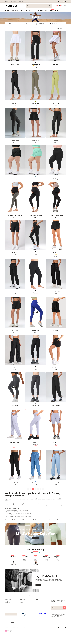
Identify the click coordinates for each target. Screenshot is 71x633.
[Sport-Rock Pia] (56, 59)
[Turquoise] (35, 176)
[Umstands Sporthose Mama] (56, 210)
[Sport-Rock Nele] (15, 59)
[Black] (35, 62)
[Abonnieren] (64, 607)
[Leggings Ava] (35, 326)
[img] (35, 551)
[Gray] (35, 403)
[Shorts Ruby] (56, 438)
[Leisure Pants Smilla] (15, 438)
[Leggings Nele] (15, 98)
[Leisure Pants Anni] (15, 363)
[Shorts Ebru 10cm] (56, 363)
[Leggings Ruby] (35, 438)
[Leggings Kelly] (13, 562)
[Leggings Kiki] (35, 248)
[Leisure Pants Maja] (15, 287)
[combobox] (39, 6)
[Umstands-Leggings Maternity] (15, 210)
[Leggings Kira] (56, 136)
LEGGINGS (11, 23)
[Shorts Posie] (56, 248)
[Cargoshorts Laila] (56, 326)
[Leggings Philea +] (35, 287)
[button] (62, 6)
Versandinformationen (55, 617)
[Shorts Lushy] (15, 326)
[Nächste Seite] (43, 489)
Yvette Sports (59, 631)
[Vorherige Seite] (28, 489)
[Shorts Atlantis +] (15, 173)
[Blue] (35, 481)
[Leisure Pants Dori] (15, 478)
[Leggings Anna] (35, 363)
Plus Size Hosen (55, 23)
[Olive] (35, 101)
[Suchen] (50, 6)
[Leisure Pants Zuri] (56, 400)
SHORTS (25, 23)
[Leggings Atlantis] (15, 136)
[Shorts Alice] (15, 248)
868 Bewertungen (34, 552)
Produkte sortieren (60, 28)
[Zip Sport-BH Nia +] (35, 562)
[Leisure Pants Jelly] (56, 287)
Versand (12, 622)
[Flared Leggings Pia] (35, 59)
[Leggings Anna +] (56, 173)
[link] (14, 1)
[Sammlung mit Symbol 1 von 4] (35, 27)
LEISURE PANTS (41, 23)
